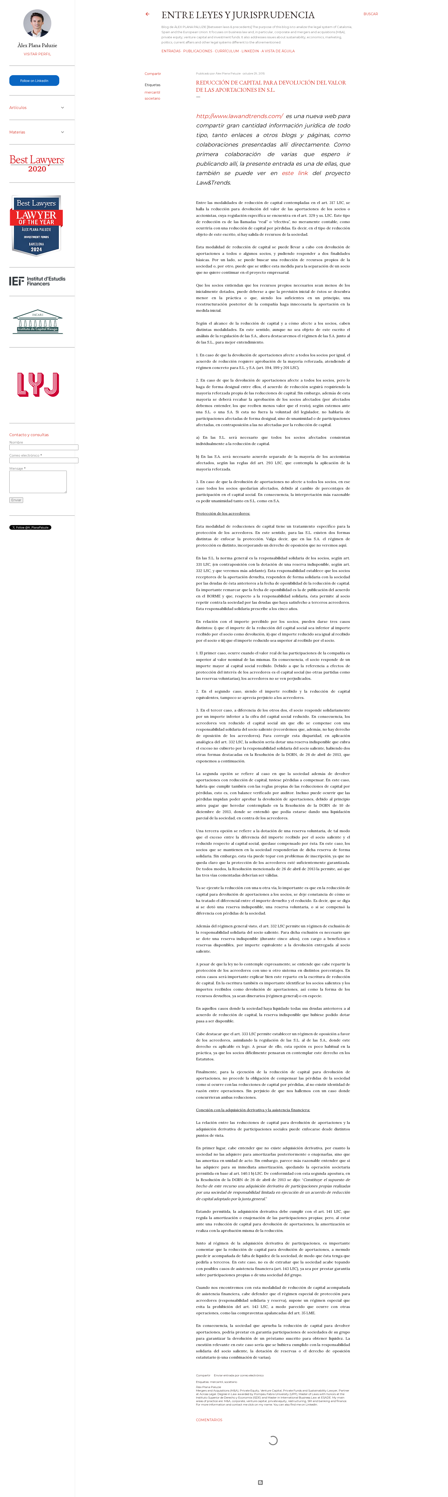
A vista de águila (278, 51)
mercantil (152, 92)
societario (152, 98)
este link (297, 173)
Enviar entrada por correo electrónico (239, 1375)
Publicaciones (197, 51)
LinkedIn (250, 51)
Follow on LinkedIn (34, 81)
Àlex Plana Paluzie (37, 45)
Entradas (171, 51)
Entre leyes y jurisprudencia (238, 14)
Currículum (227, 51)
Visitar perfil (37, 54)
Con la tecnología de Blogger (261, 1482)
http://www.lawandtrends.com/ (240, 116)
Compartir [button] (153, 74)
